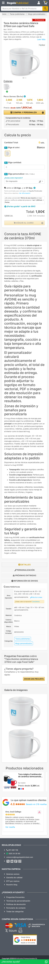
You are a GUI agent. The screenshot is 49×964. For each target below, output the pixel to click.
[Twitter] (8, 861)
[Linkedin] (12, 861)
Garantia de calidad (14, 877)
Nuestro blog (11, 885)
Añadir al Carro (25, 223)
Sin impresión (11, 181)
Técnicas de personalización (18, 901)
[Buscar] (45, 8)
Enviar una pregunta (34, 679)
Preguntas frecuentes (15, 897)
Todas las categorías (15, 911)
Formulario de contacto (16, 908)
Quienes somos (12, 874)
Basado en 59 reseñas (28, 943)
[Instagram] (19, 861)
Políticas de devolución (16, 904)
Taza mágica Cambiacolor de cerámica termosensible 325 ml (30, 776)
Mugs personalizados (23, 643)
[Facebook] (15, 861)
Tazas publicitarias (22, 639)
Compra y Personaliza (24, 112)
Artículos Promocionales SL (26, 958)
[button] (25, 96)
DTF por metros (12, 881)
